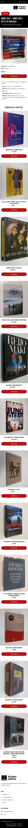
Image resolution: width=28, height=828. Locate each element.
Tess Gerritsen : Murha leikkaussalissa (14, 541)
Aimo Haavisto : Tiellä (14, 489)
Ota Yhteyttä (13, 824)
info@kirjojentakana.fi (22, 1)
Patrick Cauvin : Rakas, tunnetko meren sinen (14, 320)
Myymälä (5, 13)
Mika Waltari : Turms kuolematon (14, 700)
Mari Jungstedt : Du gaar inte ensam (14, 437)
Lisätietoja (14, 76)
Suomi (3, 1)
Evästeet (19, 824)
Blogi (4, 802)
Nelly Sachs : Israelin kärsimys (14, 647)
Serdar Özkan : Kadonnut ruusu (14, 149)
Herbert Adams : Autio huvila (14, 268)
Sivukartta (19, 825)
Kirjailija (5, 794)
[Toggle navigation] (2, 7)
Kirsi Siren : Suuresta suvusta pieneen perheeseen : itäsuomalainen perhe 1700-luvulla (14, 753)
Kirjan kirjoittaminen (8, 800)
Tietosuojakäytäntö (11, 825)
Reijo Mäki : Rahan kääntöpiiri (14, 385)
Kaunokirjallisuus (11, 66)
